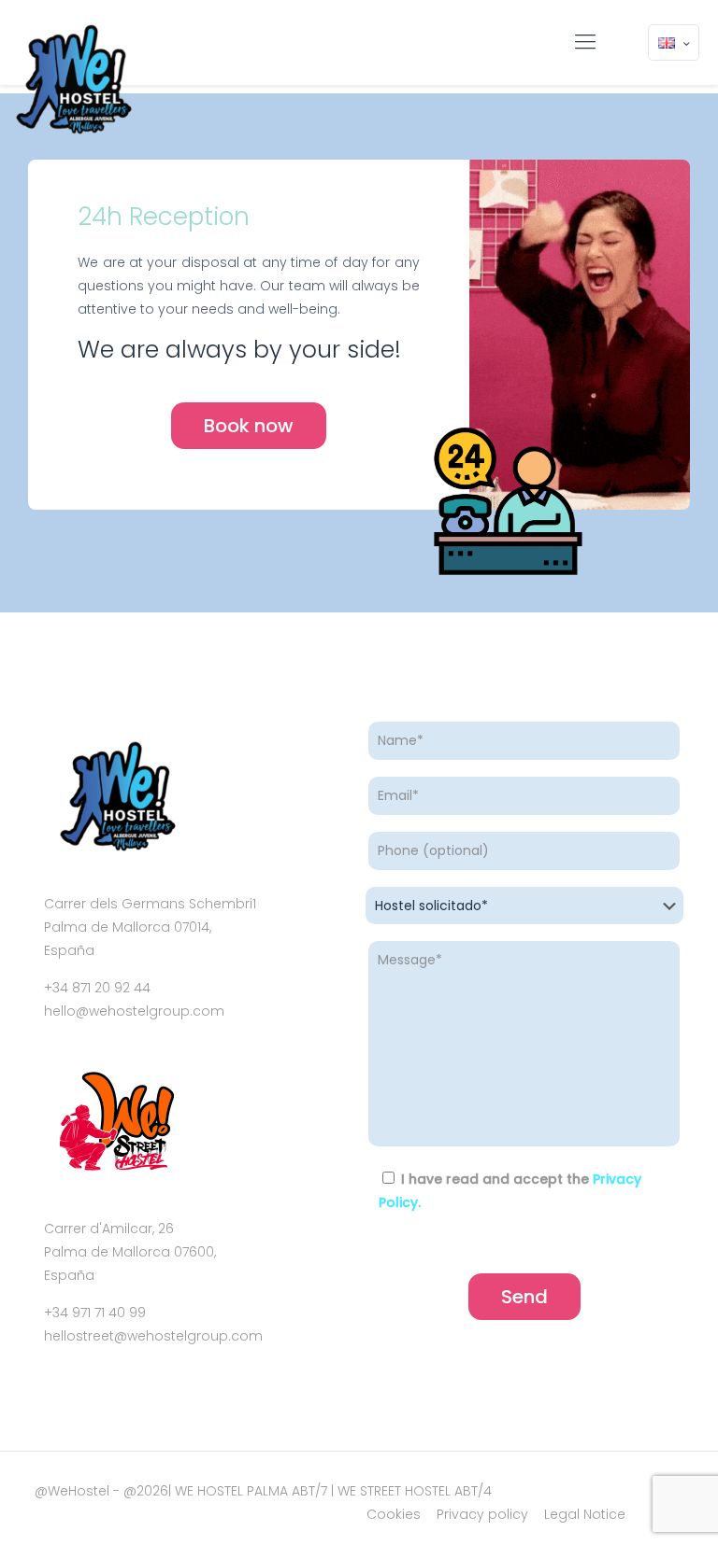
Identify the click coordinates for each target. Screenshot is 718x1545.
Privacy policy (482, 1514)
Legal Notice (584, 1514)
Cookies (393, 1514)
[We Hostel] (72, 80)
